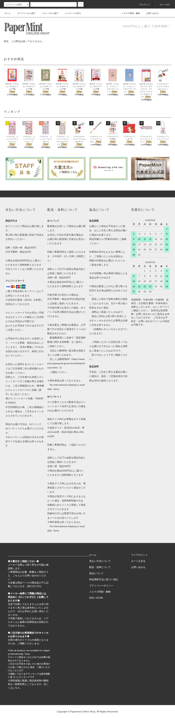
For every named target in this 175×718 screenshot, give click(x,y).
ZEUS (28, 299)
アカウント (144, 4)
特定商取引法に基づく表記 (103, 579)
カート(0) (165, 4)
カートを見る (138, 561)
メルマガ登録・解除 (131, 13)
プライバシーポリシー (101, 585)
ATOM (99, 597)
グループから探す (50, 13)
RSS (91, 597)
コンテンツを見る (73, 13)
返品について (96, 573)
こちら (16, 575)
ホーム (8, 13)
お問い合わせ (152, 13)
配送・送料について (100, 567)
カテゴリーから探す (26, 13)
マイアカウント (139, 555)
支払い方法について (100, 561)
